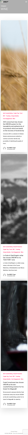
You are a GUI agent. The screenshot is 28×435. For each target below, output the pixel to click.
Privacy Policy (14, 431)
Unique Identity (15, 116)
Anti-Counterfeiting (8, 113)
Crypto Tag (16, 113)
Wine (14, 118)
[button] (26, 2)
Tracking (8, 116)
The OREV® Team (11, 147)
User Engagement (7, 118)
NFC (4, 116)
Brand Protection (17, 246)
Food (21, 113)
